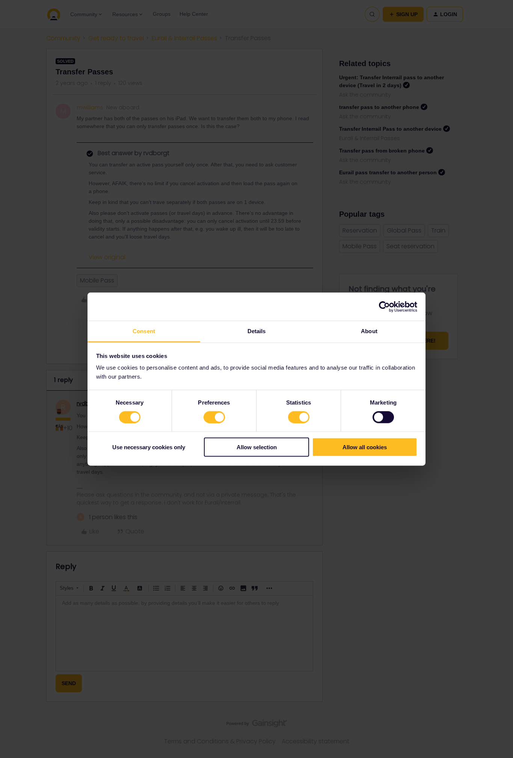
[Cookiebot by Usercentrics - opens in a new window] (384, 306)
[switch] (214, 417)
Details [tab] (256, 331)
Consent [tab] (144, 331)
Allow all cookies (365, 447)
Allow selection (257, 447)
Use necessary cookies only (148, 447)
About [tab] (369, 331)
